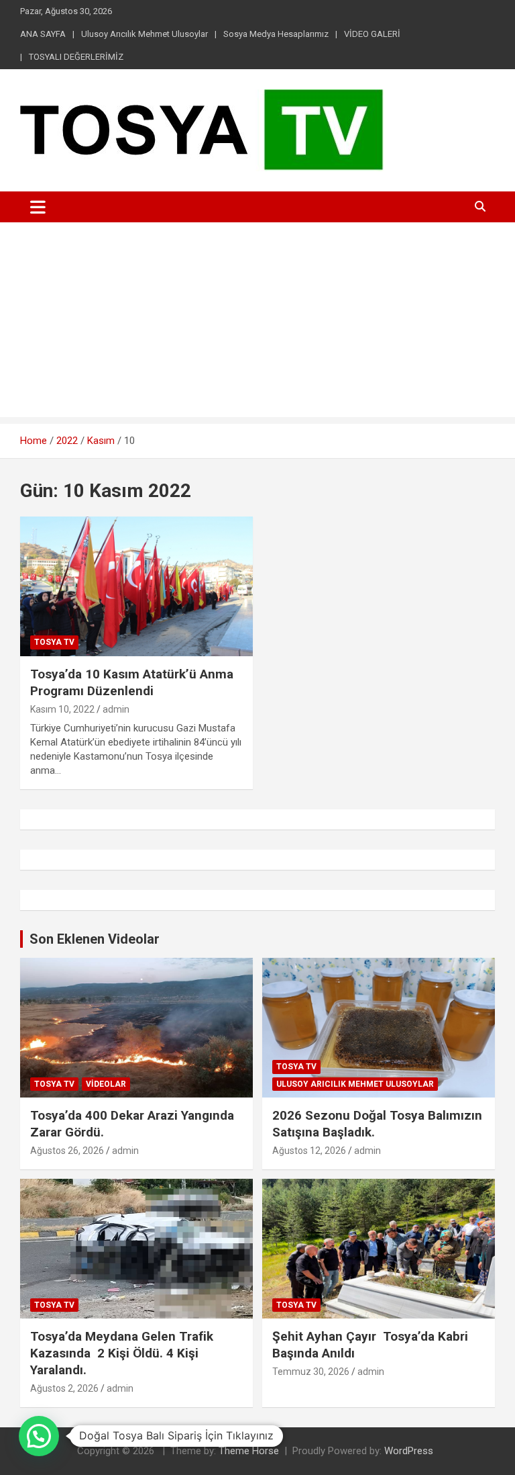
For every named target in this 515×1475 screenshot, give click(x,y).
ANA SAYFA (43, 34)
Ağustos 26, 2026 (67, 1150)
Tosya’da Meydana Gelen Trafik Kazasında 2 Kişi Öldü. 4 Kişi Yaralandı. (121, 1353)
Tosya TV (54, 642)
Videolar (106, 1084)
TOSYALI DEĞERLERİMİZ (76, 57)
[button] (39, 1436)
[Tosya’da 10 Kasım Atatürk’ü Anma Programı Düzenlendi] (136, 586)
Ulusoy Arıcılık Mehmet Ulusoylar (144, 34)
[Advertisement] (257, 323)
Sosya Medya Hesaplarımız (276, 34)
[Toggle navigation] (38, 206)
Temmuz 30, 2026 (310, 1371)
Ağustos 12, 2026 (309, 1150)
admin (116, 709)
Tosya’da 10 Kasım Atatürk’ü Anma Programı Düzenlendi (131, 682)
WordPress (408, 1451)
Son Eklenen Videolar (95, 939)
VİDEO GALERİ (372, 34)
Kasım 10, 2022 (62, 709)
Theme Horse (249, 1451)
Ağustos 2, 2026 (64, 1388)
